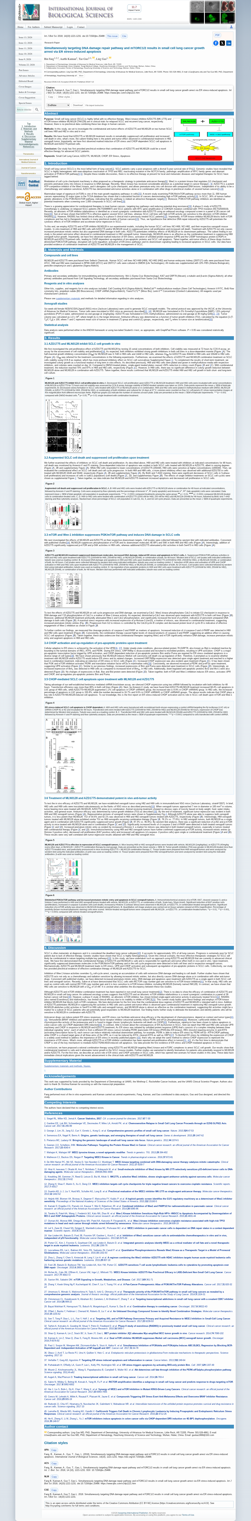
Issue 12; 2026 (25, 42)
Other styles (64, 97)
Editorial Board (26, 81)
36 (116, 648)
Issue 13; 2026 (25, 37)
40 (139, 953)
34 (149, 311)
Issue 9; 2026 (25, 59)
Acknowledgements (28, 144)
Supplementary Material (28, 140)
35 (211, 319)
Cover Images (25, 86)
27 (165, 199)
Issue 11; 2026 (25, 48)
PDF (217, 35)
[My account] (231, 26)
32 (165, 216)
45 (165, 1022)
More (81, 76)
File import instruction (94, 105)
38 (72, 656)
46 (100, 1025)
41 (202, 981)
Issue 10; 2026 (25, 53)
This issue (112, 36)
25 (139, 194)
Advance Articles (27, 75)
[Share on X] (222, 43)
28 (123, 201)
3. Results (29, 134)
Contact (81, 27)
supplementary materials (68, 298)
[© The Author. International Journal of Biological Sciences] (203, 139)
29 (190, 206)
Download (78, 105)
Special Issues (25, 102)
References (28, 147)
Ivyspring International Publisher (133, 1513)
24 (221, 189)
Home (20, 27)
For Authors (34, 27)
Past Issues (24, 70)
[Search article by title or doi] (37, 109)
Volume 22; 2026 (27, 64)
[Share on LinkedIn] (228, 43)
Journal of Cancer (28, 168)
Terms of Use (188, 1515)
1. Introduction (29, 126)
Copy (50, 97)
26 (196, 196)
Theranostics (28, 154)
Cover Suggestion (27, 97)
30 (51, 214)
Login (70, 27)
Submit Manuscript (53, 27)
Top (29, 123)
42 (160, 992)
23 (217, 314)
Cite (124, 36)
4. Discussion (29, 136)
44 (45, 1019)
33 (146, 311)
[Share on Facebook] (215, 43)
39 (149, 663)
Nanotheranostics (28, 173)
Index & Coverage (27, 92)
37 (120, 648)
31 (54, 216)
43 (232, 1017)
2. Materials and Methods (29, 130)
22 (214, 314)
